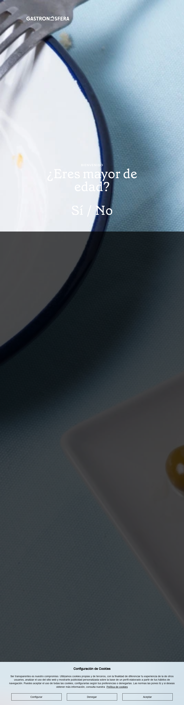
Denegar (92, 696)
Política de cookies (117, 686)
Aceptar (147, 696)
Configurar (36, 696)
